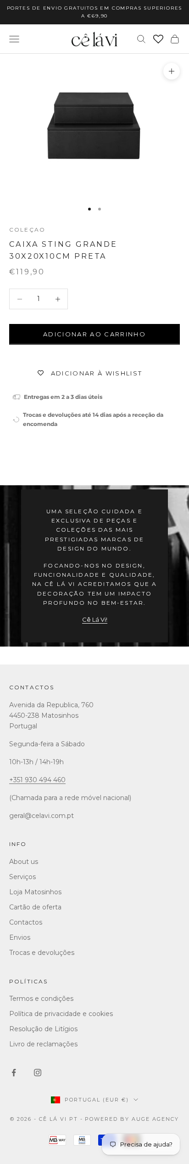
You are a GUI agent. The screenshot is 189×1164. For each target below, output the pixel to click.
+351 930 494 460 (37, 780)
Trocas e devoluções (41, 952)
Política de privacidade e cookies (61, 1014)
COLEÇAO (27, 229)
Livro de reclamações (43, 1044)
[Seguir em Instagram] (37, 1072)
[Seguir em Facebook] (13, 1072)
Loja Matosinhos (35, 892)
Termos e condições (41, 998)
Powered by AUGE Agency (132, 1119)
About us (23, 861)
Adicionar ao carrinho (94, 334)
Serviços (22, 877)
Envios (19, 937)
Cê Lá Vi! (94, 619)
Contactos (31, 687)
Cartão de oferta (35, 907)
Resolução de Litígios (43, 1029)
